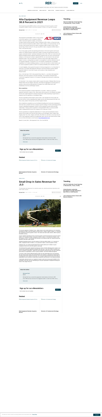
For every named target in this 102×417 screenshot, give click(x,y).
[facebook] (36, 33)
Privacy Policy (34, 414)
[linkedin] (38, 33)
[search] (22, 3)
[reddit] (41, 33)
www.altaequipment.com (44, 117)
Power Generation (70, 10)
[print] (60, 33)
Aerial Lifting (51, 10)
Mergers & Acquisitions (33, 10)
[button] (20, 3)
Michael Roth (22, 30)
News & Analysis (42, 10)
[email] (43, 33)
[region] (51, 415)
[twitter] (39, 33)
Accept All (96, 414)
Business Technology (60, 10)
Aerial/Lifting (21, 178)
